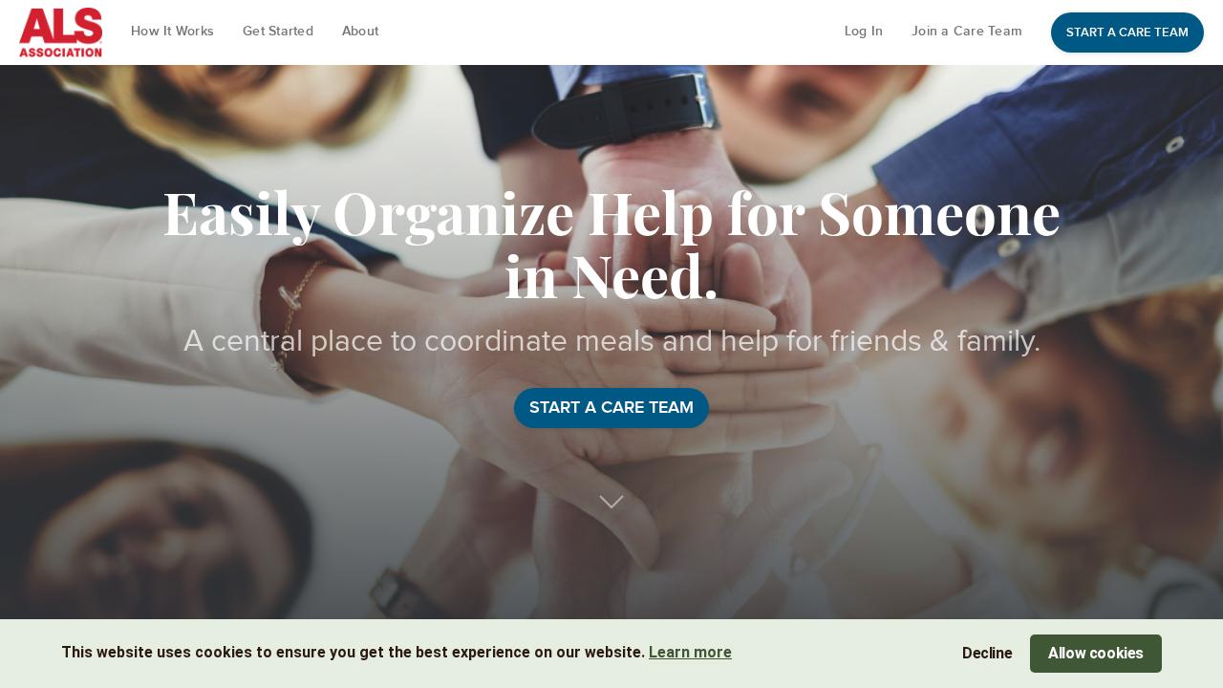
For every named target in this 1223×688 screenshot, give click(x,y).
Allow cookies (1096, 653)
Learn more (690, 652)
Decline (987, 653)
